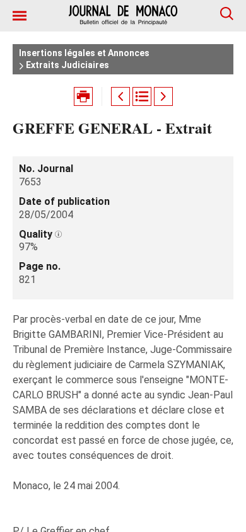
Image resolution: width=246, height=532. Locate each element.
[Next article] (163, 96)
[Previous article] (120, 96)
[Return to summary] (141, 96)
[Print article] (83, 96)
